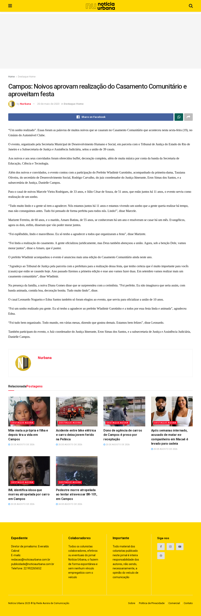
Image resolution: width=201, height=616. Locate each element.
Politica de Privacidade (151, 603)
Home (11, 76)
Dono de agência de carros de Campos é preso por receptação (122, 435)
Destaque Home (27, 76)
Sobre (131, 603)
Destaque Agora (22, 423)
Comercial (174, 603)
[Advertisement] (100, 41)
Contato (188, 603)
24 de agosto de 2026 (70, 504)
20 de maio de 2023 (48, 103)
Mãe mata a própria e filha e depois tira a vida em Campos (28, 435)
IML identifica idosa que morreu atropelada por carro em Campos (28, 494)
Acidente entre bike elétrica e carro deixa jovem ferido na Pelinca (76, 435)
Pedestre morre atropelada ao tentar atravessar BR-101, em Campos (76, 494)
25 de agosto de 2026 (22, 444)
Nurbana (25, 103)
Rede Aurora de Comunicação (52, 603)
